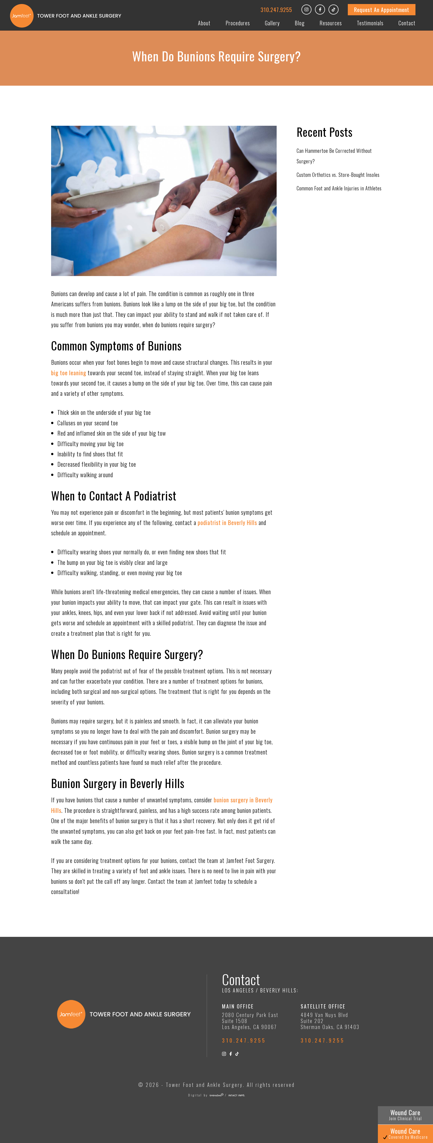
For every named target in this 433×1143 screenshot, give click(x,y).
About (204, 23)
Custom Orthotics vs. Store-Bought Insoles (338, 174)
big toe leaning (68, 372)
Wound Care (405, 1114)
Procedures (238, 23)
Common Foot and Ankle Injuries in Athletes (339, 188)
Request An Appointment (381, 10)
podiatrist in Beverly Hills (227, 522)
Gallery (272, 23)
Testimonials (370, 23)
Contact (406, 23)
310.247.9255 (276, 10)
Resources (330, 23)
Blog (299, 23)
